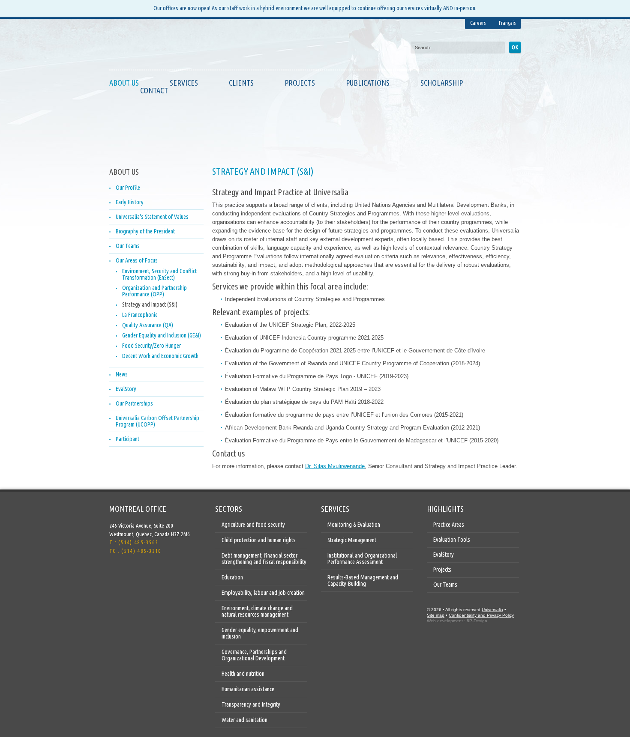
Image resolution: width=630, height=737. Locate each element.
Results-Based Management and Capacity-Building (362, 580)
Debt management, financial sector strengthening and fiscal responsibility (264, 558)
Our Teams (128, 245)
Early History (130, 202)
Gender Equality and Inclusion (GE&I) (161, 335)
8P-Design (477, 620)
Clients (241, 83)
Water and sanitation (244, 719)
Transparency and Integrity (251, 704)
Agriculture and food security (253, 524)
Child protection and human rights (259, 540)
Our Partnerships (134, 403)
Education (232, 577)
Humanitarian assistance (248, 689)
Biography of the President (145, 231)
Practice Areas (448, 524)
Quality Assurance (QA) (147, 325)
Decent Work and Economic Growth (160, 355)
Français (507, 23)
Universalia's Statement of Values (152, 216)
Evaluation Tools (451, 539)
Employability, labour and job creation (263, 592)
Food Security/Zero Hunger (151, 345)
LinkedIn (133, 574)
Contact (154, 90)
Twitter (116, 574)
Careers (478, 23)
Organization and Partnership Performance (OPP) (154, 291)
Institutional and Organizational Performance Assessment (362, 558)
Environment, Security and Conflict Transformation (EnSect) (159, 274)
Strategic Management (351, 540)
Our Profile (128, 187)
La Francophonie (140, 314)
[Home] (150, 46)
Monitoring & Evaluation (353, 524)
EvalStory (126, 388)
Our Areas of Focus (137, 260)
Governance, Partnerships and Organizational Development (254, 655)
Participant (127, 439)
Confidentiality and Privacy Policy (481, 615)
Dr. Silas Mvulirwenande (335, 466)
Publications (368, 83)
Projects (300, 83)
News (122, 374)
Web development (445, 620)
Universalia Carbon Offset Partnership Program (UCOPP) (157, 421)
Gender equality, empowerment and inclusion (260, 633)
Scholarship (441, 83)
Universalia (492, 609)
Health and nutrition (243, 673)
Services (184, 83)
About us (124, 83)
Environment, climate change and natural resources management (257, 611)
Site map (435, 615)
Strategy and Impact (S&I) (149, 304)
